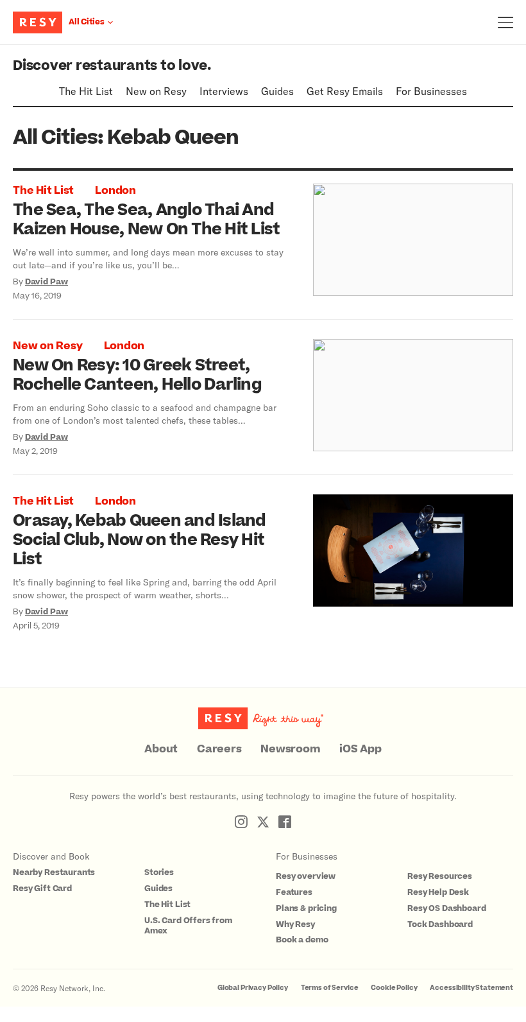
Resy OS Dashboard (446, 908)
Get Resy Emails (345, 91)
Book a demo (302, 940)
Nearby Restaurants (54, 872)
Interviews (223, 91)
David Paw (46, 282)
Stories (159, 872)
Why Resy (295, 924)
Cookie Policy (394, 987)
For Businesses (431, 91)
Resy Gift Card (42, 888)
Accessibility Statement (471, 987)
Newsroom (290, 749)
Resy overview (305, 876)
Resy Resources (439, 876)
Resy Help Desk (438, 892)
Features (294, 892)
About (161, 749)
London (115, 190)
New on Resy (156, 91)
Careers (219, 749)
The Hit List (86, 91)
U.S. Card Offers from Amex (188, 926)
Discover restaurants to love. (112, 65)
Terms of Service (330, 987)
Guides (277, 91)
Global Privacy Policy (252, 987)
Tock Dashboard (440, 924)
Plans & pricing (306, 908)
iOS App (360, 749)
